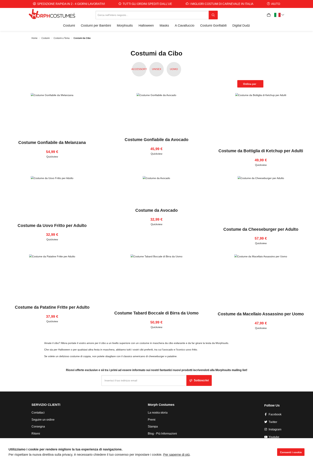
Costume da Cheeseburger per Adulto (260, 229)
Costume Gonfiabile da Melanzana (52, 142)
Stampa (153, 426)
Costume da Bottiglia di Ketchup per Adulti (260, 150)
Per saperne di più (176, 454)
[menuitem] (69, 25)
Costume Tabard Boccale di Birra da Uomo (156, 313)
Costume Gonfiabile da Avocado (156, 139)
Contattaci (38, 412)
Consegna (38, 426)
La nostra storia (158, 412)
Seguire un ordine (43, 419)
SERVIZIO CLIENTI (46, 404)
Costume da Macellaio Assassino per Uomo (261, 314)
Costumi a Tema (62, 38)
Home (35, 38)
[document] (156, 452)
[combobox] (152, 15)
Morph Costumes (161, 404)
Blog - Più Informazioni (162, 433)
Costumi (45, 38)
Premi (151, 419)
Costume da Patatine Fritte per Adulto (52, 307)
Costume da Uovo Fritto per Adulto (52, 225)
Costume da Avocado (156, 210)
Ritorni (36, 433)
